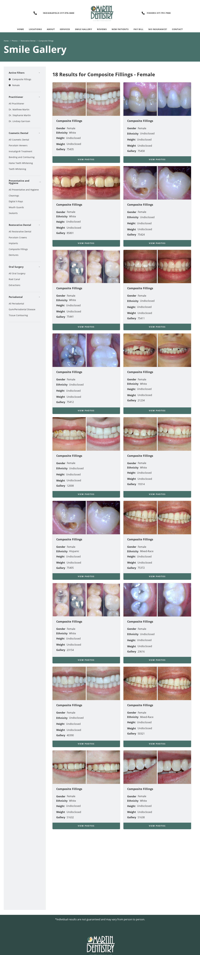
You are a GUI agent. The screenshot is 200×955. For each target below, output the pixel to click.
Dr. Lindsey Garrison (19, 121)
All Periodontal (16, 303)
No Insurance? (157, 29)
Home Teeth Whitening (21, 163)
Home (20, 29)
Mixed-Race (146, 551)
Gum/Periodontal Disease (22, 309)
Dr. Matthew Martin (19, 109)
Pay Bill (138, 29)
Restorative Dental (28, 41)
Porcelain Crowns (18, 237)
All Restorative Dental (20, 231)
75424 (141, 234)
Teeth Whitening (17, 169)
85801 (70, 233)
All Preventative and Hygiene (24, 189)
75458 (141, 151)
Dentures (13, 254)
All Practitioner (16, 103)
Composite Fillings (18, 249)
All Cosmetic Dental (19, 139)
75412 (70, 402)
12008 (70, 485)
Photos (15, 41)
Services (65, 29)
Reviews (102, 29)
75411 (141, 318)
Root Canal (14, 279)
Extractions (14, 285)
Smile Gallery (83, 29)
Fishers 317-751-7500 (159, 13)
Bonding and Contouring (22, 157)
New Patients (120, 29)
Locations (35, 29)
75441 (70, 316)
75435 (70, 149)
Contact (177, 29)
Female (71, 128)
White (72, 132)
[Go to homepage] (100, 13)
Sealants (13, 213)
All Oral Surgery (17, 273)
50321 (141, 733)
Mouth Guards (16, 207)
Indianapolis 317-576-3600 (58, 13)
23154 (70, 650)
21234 (141, 400)
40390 (70, 735)
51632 (70, 817)
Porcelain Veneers (18, 145)
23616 (141, 651)
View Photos (86, 159)
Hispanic (74, 551)
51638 (141, 817)
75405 (70, 567)
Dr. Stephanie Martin (20, 115)
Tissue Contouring (18, 315)
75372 (141, 567)
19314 (141, 484)
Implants (13, 243)
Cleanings (14, 195)
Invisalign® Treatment (20, 151)
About (51, 29)
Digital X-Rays (16, 201)
